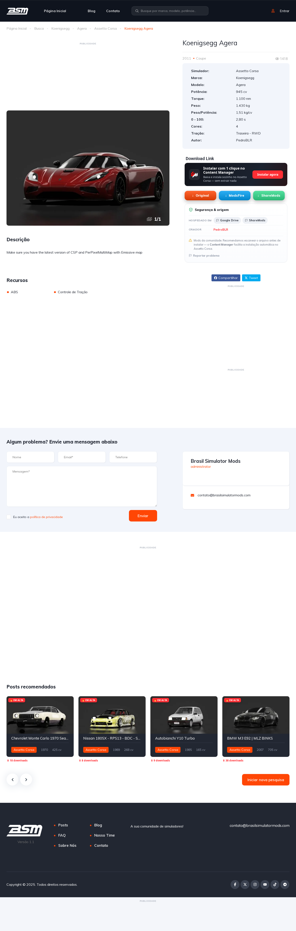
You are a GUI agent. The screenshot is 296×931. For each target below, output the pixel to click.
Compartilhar (228, 278)
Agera (82, 28)
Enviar (143, 515)
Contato (113, 11)
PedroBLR (220, 229)
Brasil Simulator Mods (216, 461)
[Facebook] (235, 884)
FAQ (62, 835)
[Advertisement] (88, 76)
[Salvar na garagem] (68, 701)
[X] (245, 884)
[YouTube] (264, 884)
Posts (63, 825)
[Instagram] (254, 884)
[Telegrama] (284, 884)
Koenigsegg (60, 28)
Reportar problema (206, 255)
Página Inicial (55, 11)
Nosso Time (104, 835)
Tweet (253, 278)
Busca (39, 28)
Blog (91, 11)
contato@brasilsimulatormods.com (259, 825)
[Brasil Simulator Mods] (17, 11)
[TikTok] (274, 884)
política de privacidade (46, 517)
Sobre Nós (67, 845)
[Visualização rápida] (59, 701)
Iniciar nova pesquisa (265, 779)
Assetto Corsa (105, 28)
